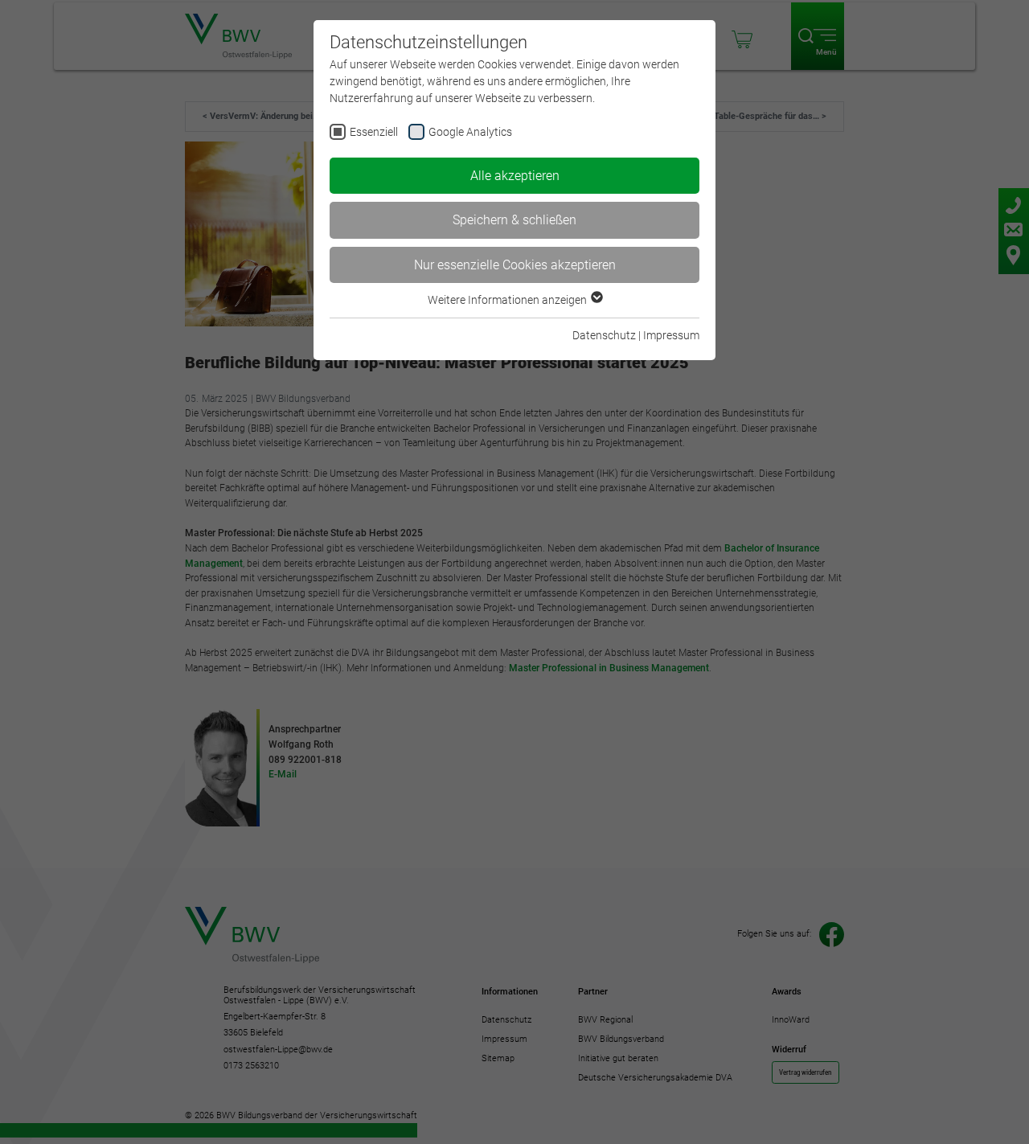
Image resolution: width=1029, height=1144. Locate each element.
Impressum (671, 335)
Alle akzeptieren (515, 175)
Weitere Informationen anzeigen (508, 299)
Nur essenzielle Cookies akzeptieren (515, 265)
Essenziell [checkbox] (374, 131)
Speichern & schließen (514, 220)
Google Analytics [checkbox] (470, 131)
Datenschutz (604, 335)
